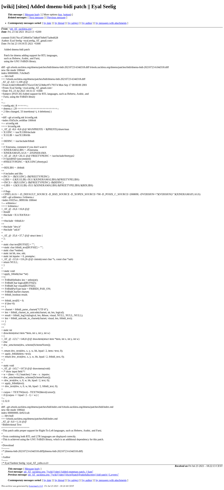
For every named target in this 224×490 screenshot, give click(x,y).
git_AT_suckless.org (20, 28)
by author (87, 23)
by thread (59, 23)
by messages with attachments (111, 23)
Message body (32, 14)
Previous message (56, 17)
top (60, 14)
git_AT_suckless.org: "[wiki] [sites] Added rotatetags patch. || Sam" (58, 471)
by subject (73, 23)
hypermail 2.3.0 (36, 486)
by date (47, 23)
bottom (67, 14)
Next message (36, 17)
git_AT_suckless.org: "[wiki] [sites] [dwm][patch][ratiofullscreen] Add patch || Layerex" (73, 474)
